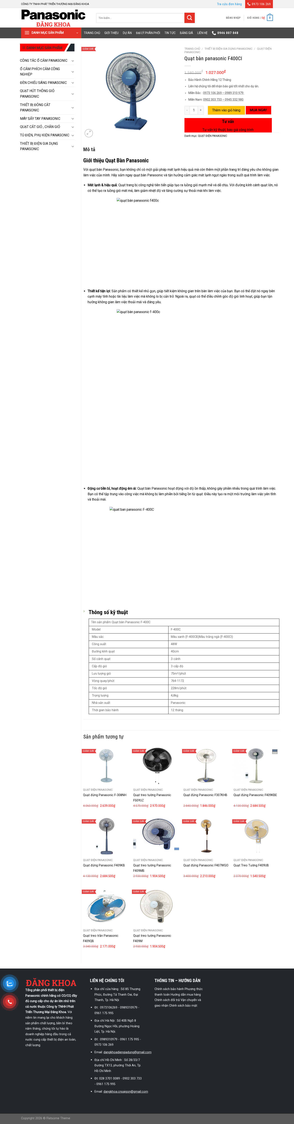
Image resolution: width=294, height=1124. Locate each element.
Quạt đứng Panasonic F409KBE (255, 795)
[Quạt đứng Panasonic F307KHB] (206, 766)
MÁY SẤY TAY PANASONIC (40, 119)
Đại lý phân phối (148, 33)
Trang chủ (92, 33)
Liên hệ (202, 33)
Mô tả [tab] (89, 149)
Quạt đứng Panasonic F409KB (104, 865)
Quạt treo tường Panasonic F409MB (152, 868)
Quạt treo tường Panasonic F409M (152, 938)
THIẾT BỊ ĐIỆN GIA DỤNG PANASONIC (39, 146)
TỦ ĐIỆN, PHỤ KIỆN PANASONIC (44, 135)
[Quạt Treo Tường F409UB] (256, 836)
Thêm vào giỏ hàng (226, 110)
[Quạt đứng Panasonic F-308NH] (106, 766)
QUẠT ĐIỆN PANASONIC (212, 135)
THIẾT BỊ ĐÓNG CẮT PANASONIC (35, 107)
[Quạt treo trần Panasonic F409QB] (106, 906)
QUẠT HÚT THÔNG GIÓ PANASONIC (37, 93)
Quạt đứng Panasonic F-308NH (104, 795)
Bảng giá (186, 33)
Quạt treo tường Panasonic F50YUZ (152, 797)
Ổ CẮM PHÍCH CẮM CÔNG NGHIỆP (40, 72)
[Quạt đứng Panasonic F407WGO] (206, 836)
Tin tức (170, 33)
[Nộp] (189, 18)
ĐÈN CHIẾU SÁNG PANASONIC (43, 83)
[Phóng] (89, 133)
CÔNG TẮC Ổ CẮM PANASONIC (43, 60)
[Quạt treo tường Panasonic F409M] (156, 906)
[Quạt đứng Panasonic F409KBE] (256, 766)
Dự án (127, 33)
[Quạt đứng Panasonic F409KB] (106, 836)
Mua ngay (258, 110)
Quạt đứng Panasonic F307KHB (205, 795)
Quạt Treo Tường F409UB (251, 865)
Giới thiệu (111, 33)
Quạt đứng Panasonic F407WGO (205, 865)
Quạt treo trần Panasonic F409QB (100, 938)
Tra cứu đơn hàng (229, 4)
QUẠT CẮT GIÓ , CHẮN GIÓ (40, 127)
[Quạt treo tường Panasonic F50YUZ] (156, 766)
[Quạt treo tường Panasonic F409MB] (156, 836)
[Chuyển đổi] (72, 60)
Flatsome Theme (58, 1118)
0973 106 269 (261, 4)
